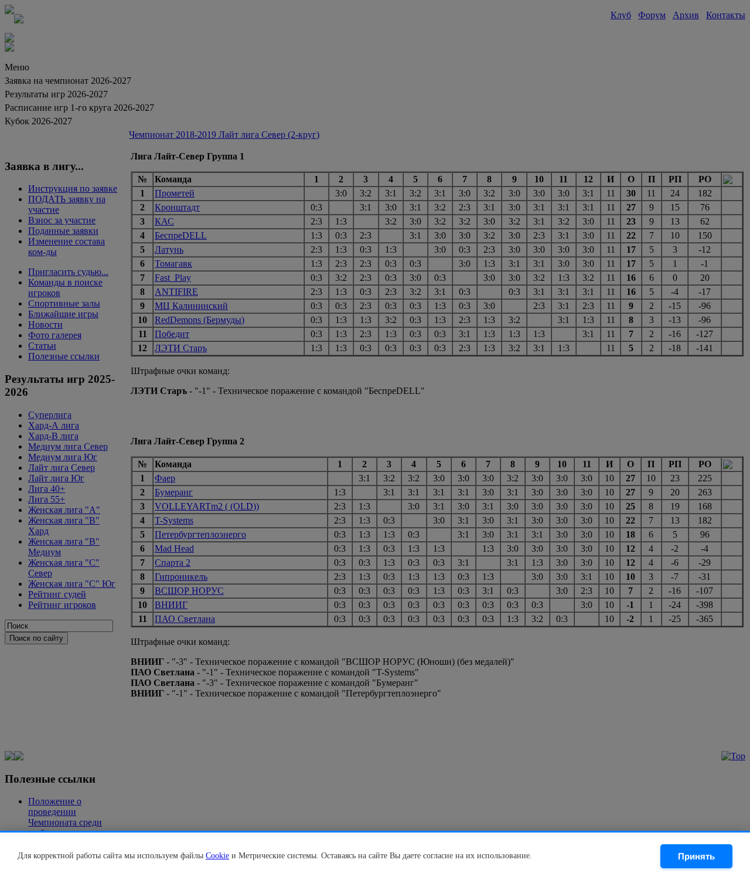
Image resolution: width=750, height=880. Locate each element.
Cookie (217, 855)
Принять (696, 856)
